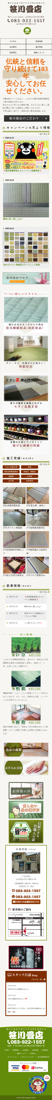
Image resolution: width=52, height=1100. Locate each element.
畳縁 (29, 467)
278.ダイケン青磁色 (12, 528)
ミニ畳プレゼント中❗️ (33, 623)
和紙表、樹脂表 (29, 472)
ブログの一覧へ (37, 979)
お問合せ (33, 1053)
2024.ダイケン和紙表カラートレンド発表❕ (22, 265)
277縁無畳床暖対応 (35, 528)
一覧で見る (42, 134)
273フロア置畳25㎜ (35, 575)
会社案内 (13, 47)
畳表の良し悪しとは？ (13, 219)
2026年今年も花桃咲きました (18, 989)
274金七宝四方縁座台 (13, 575)
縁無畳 (11, 476)
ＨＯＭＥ (13, 41)
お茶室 (29, 476)
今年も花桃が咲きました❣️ (17, 999)
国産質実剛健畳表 (11, 472)
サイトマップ (12, 1057)
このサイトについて (27, 1057)
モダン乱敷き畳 (11, 467)
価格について (39, 53)
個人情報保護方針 (43, 1057)
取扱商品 (13, 53)
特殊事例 (29, 481)
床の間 (11, 481)
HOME (6, 1050)
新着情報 (39, 41)
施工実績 (39, 47)
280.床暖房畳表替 (11, 505)
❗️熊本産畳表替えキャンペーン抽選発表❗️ (22, 171)
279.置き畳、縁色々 (35, 505)
